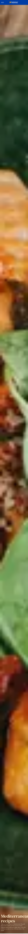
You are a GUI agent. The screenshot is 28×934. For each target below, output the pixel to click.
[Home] (14, 2)
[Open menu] (2, 2)
